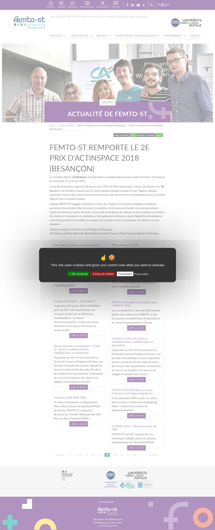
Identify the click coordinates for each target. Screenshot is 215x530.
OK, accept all (79, 274)
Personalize (125, 274)
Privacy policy (141, 274)
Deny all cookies (104, 274)
